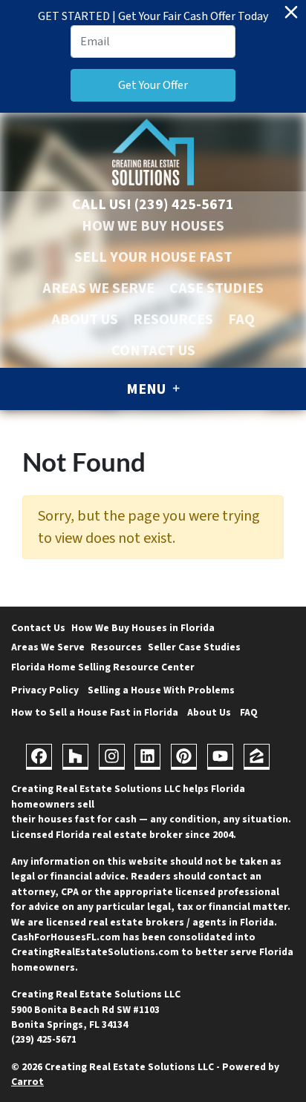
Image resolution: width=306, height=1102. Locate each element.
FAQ (241, 319)
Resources (173, 319)
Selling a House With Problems (161, 690)
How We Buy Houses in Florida (143, 628)
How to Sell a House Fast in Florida (94, 712)
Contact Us (153, 350)
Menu (147, 389)
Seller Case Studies (194, 647)
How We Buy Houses (153, 226)
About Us (84, 319)
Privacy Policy (45, 690)
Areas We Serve (98, 288)
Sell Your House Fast (153, 257)
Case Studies (216, 288)
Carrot (27, 1082)
